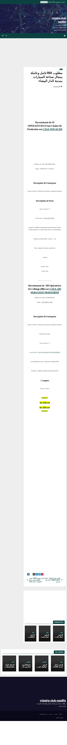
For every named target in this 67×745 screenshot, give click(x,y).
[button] (6, 35)
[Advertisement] (45, 55)
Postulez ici (45, 411)
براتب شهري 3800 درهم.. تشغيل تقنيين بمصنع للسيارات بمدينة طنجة (36, 579)
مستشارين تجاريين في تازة (26, 666)
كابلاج (61, 69)
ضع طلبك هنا (45, 407)
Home (60, 714)
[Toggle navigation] (2, 35)
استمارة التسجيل (59, 717)
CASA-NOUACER (52, 129)
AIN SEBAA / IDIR (47, 302)
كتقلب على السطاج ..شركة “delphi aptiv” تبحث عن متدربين (52, 579)
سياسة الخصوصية (43, 714)
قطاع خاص (44, 662)
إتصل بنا (55, 714)
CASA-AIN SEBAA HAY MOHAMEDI (49, 352)
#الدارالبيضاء (56, 86)
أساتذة (13, 662)
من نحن (50, 714)
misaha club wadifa (53, 700)
